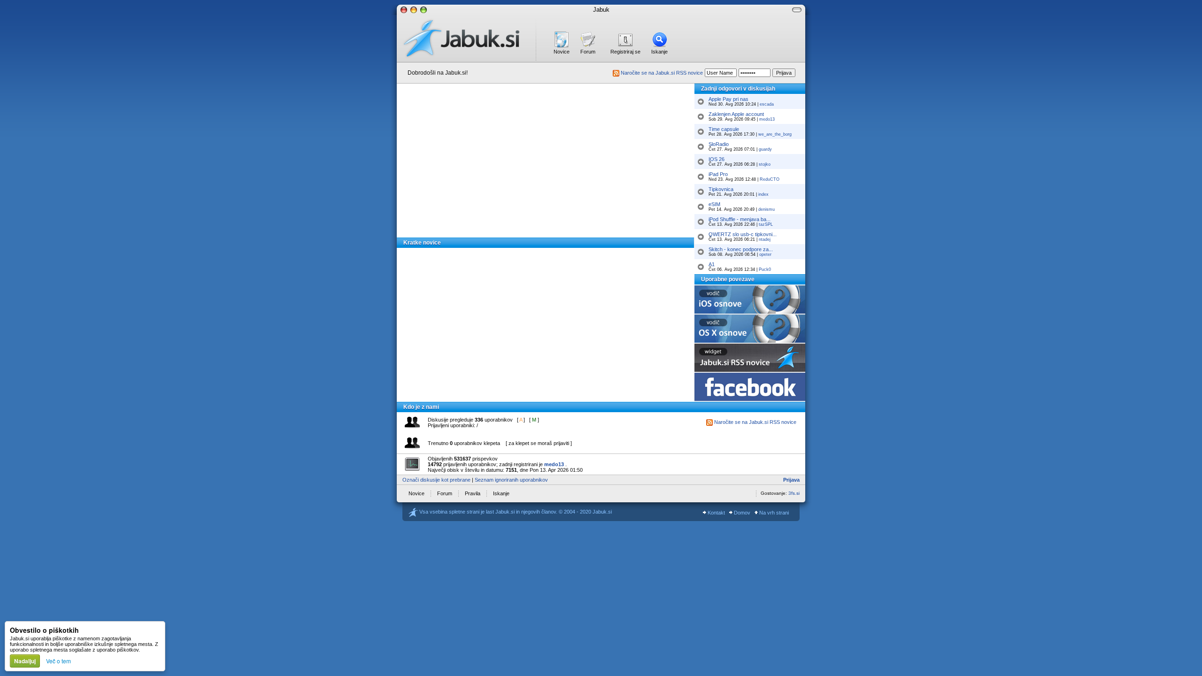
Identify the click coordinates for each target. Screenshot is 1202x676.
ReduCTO (769, 179)
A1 (712, 264)
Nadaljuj (25, 661)
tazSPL (766, 224)
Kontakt (715, 512)
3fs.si (794, 493)
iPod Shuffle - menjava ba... (740, 219)
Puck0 (765, 269)
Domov (741, 512)
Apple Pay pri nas (728, 99)
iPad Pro (718, 174)
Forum (587, 51)
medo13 (767, 119)
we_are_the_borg (775, 134)
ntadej (765, 239)
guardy (765, 149)
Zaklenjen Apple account (736, 114)
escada (767, 104)
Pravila (472, 493)
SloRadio (719, 144)
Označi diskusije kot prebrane (436, 480)
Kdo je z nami (421, 407)
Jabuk (601, 9)
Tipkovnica (721, 189)
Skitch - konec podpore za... (741, 249)
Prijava (791, 480)
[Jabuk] (466, 38)
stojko (765, 164)
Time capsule (724, 129)
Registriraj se (625, 51)
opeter (765, 254)
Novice (562, 51)
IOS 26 (716, 159)
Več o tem (58, 661)
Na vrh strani (773, 512)
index (763, 194)
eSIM (714, 204)
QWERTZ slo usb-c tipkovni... (743, 234)
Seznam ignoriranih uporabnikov (511, 480)
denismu (766, 209)
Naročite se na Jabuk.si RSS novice (661, 73)
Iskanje (659, 51)
